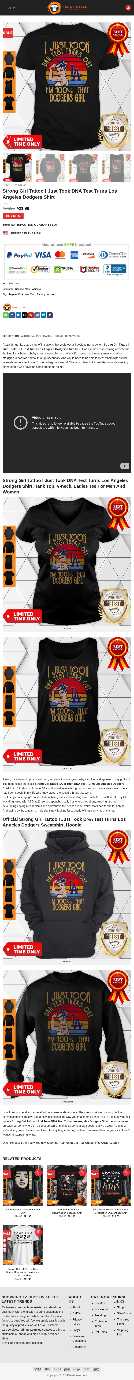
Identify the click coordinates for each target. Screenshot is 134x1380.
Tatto (32, 294)
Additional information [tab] (36, 336)
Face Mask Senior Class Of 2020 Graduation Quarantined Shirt (111, 1211)
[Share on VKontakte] (37, 315)
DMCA (76, 1313)
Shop (120, 1307)
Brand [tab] (59, 336)
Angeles (13, 294)
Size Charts (124, 1313)
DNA (20, 294)
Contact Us (79, 1346)
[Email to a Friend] (25, 315)
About (76, 1307)
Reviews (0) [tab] (72, 336)
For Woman (102, 1309)
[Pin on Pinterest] (31, 315)
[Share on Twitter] (18, 315)
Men (26, 294)
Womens (36, 289)
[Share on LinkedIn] (43, 315)
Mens (28, 289)
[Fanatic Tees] (15, 307)
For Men (100, 1303)
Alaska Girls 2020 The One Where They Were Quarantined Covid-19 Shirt (23, 1272)
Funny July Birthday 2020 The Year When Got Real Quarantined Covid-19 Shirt (70, 1142)
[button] (9, 7)
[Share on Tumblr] (50, 315)
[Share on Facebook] (12, 315)
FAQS (76, 1330)
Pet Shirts (101, 1332)
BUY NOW (13, 216)
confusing (9, 797)
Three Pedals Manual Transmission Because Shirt (67, 1211)
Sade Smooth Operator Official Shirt (23, 1211)
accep (108, 1125)
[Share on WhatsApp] (6, 315)
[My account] (128, 8)
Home (6, 185)
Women (50, 294)
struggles (8, 358)
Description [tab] (11, 336)
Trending (19, 185)
